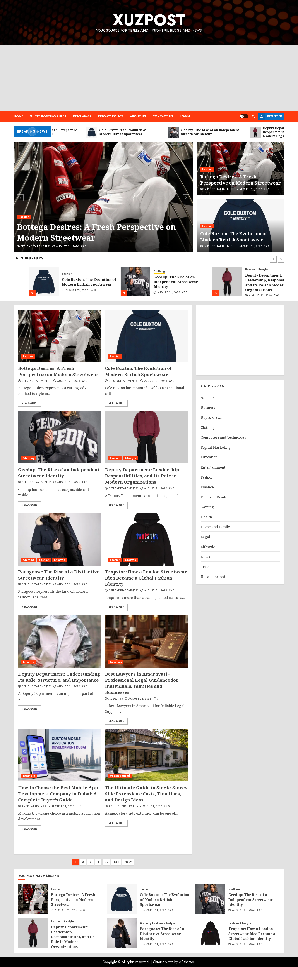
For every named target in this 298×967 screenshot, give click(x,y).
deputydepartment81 (35, 246)
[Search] (253, 116)
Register (274, 116)
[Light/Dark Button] (244, 116)
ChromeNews (163, 961)
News (205, 556)
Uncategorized (120, 776)
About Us (138, 116)
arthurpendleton (121, 806)
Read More (29, 403)
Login (185, 116)
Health (206, 517)
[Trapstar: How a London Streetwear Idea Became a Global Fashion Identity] (146, 539)
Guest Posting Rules (48, 116)
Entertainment (213, 467)
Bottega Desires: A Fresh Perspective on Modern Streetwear (96, 232)
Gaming (207, 507)
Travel (206, 567)
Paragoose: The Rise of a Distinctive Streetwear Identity (58, 575)
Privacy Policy (110, 116)
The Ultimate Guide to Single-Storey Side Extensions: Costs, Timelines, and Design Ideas (146, 794)
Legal (205, 537)
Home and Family (215, 526)
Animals (207, 397)
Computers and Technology (223, 437)
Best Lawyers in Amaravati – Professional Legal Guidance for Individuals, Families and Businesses (141, 683)
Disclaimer (82, 116)
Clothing (144, 271)
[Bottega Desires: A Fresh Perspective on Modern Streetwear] (103, 197)
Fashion (24, 217)
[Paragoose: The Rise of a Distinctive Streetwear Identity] (59, 539)
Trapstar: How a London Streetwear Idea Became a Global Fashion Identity (146, 578)
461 (116, 862)
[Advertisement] (149, 78)
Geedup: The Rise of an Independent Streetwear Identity (160, 282)
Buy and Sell (211, 417)
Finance (207, 487)
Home (18, 116)
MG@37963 (115, 699)
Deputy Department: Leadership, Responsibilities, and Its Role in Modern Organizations (256, 282)
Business (116, 662)
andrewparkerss (34, 806)
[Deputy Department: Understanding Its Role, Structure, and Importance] (59, 641)
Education (209, 457)
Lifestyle (247, 270)
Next (128, 862)
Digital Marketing (216, 447)
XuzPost (149, 20)
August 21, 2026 (67, 246)
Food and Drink (213, 497)
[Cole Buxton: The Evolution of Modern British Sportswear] (28, 281)
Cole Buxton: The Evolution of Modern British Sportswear (233, 237)
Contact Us (162, 116)
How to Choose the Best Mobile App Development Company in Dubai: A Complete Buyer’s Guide (58, 794)
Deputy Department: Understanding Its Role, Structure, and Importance (59, 677)
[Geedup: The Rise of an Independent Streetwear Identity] (120, 281)
